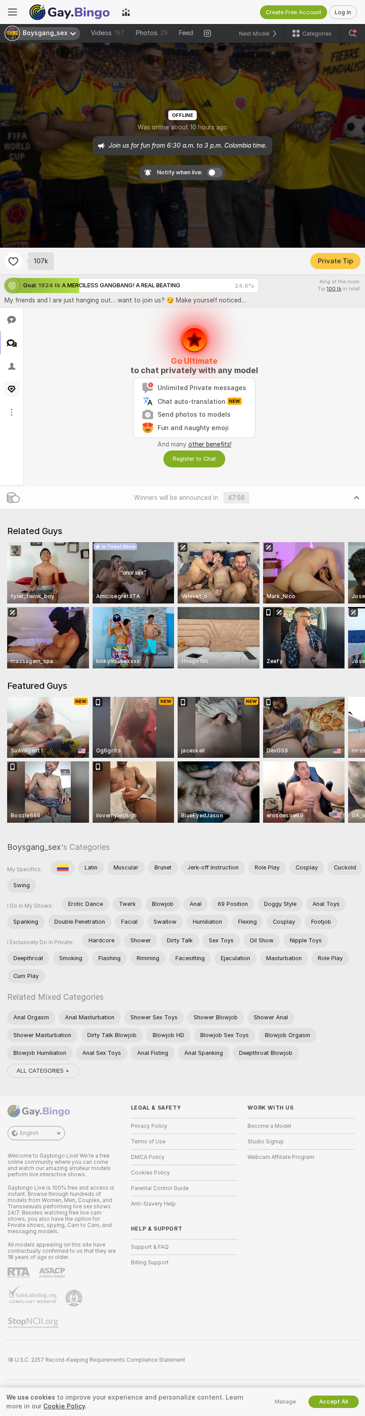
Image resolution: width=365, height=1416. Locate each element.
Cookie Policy (64, 1406)
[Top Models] (126, 12)
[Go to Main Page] (69, 12)
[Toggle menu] (12, 12)
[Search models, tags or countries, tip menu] (352, 33)
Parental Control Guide (160, 1188)
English (29, 1133)
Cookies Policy (150, 1173)
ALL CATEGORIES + (42, 1070)
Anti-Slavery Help (153, 1204)
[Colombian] (63, 868)
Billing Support (150, 1262)
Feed (185, 33)
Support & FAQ (150, 1247)
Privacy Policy (149, 1126)
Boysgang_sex (34, 847)
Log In (343, 12)
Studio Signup (265, 1141)
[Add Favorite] (13, 261)
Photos (151, 33)
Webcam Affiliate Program (280, 1157)
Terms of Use (148, 1141)
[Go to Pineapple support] (74, 1298)
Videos (108, 33)
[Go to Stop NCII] (34, 1323)
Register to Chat (194, 458)
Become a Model (269, 1126)
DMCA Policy (148, 1157)
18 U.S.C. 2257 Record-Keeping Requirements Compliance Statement (96, 1360)
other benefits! (209, 444)
